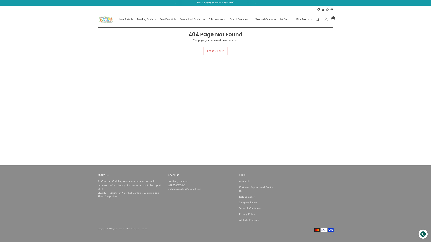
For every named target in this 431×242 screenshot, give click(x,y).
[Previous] (175, 3)
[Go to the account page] (324, 19)
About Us (244, 181)
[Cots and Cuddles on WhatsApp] (327, 9)
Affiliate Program (249, 220)
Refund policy (247, 197)
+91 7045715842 (177, 185)
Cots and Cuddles (122, 229)
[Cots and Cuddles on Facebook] (318, 9)
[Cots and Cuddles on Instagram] (323, 9)
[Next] (256, 3)
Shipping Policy (248, 202)
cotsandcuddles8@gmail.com (184, 189)
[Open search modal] (317, 19)
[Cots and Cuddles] (106, 19)
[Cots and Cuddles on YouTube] (331, 9)
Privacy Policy (247, 214)
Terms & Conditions (250, 208)
